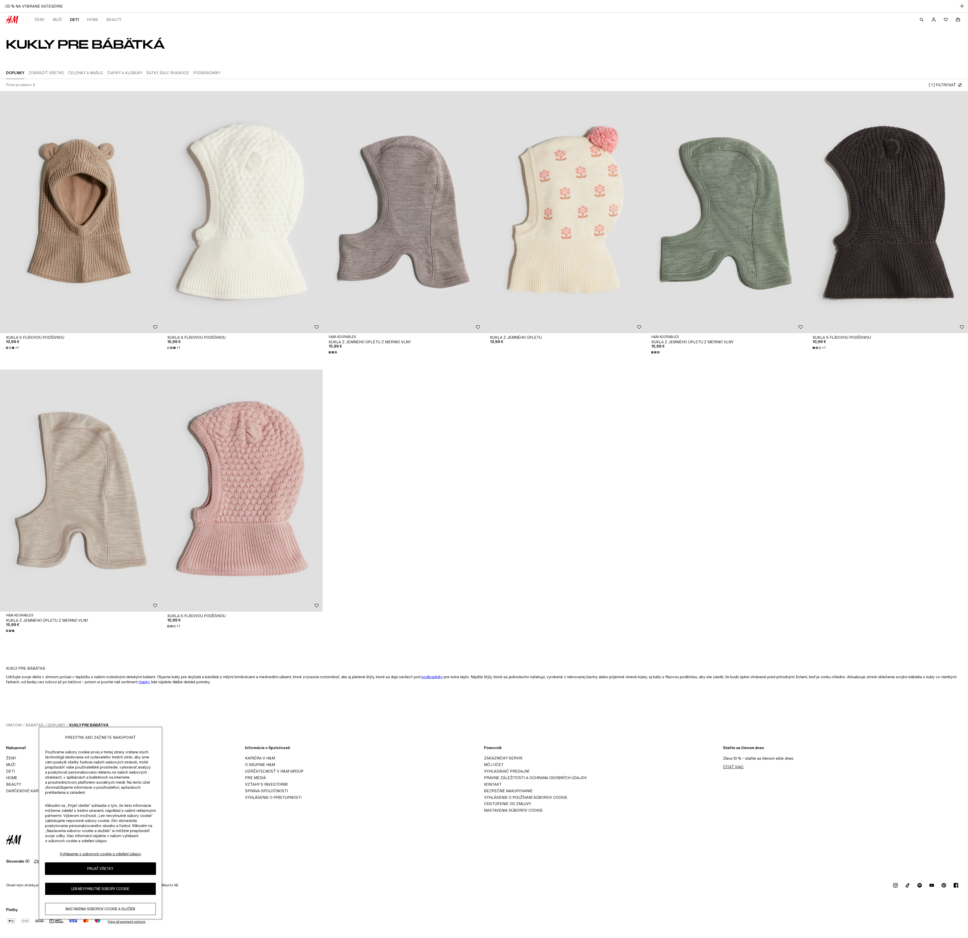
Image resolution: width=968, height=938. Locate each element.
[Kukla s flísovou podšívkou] (80, 212)
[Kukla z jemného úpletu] (564, 212)
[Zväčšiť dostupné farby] (333, 352)
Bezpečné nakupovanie (508, 791)
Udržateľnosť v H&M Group (274, 771)
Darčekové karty (24, 791)
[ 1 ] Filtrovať (942, 85)
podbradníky (432, 677)
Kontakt (493, 784)
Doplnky (56, 725)
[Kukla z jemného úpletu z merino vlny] (403, 212)
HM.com (13, 725)
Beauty (114, 19)
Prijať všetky (100, 868)
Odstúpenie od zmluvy (507, 804)
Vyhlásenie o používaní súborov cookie (525, 797)
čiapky (144, 682)
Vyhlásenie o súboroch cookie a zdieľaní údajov (100, 854)
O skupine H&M (260, 764)
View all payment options (126, 922)
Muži (57, 19)
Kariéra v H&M (260, 758)
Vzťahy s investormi (266, 784)
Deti (74, 19)
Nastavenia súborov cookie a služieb (100, 909)
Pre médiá (255, 778)
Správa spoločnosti (266, 791)
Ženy (40, 19)
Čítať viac (733, 767)
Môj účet (494, 764)
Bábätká (34, 725)
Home (92, 19)
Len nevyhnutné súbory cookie (100, 889)
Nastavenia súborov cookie (513, 810)
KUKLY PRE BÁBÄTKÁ (88, 725)
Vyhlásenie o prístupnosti (273, 797)
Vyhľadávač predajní (506, 771)
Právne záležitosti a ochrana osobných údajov (535, 778)
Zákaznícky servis (503, 758)
